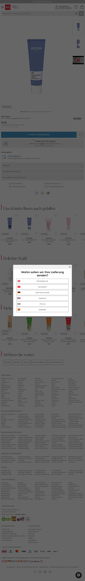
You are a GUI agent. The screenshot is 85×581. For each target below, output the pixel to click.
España (42, 310)
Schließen (70, 267)
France (42, 298)
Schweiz (42, 287)
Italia (42, 304)
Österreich (42, 281)
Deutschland (42, 292)
